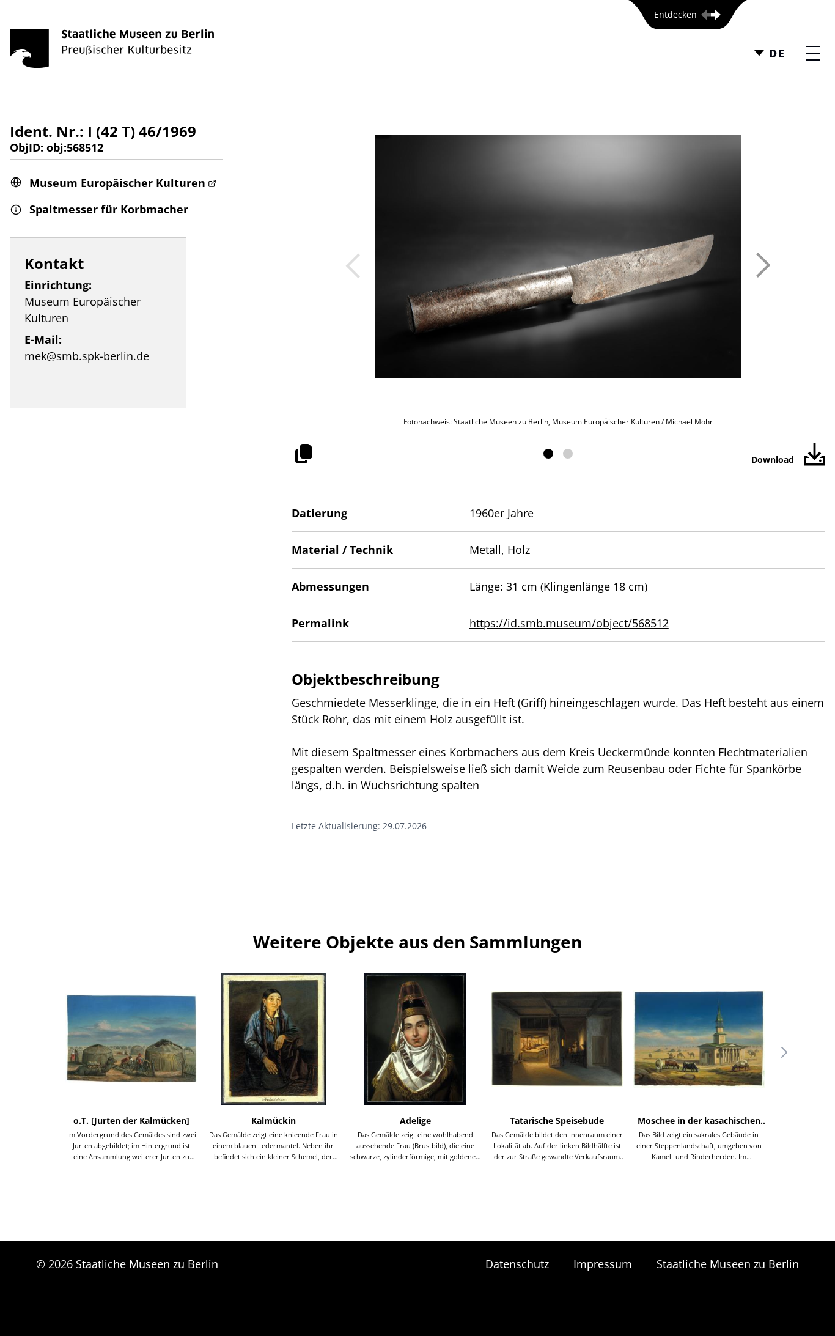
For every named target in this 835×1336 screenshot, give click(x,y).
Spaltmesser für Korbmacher (108, 209)
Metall (485, 549)
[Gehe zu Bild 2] (568, 454)
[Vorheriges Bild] (352, 265)
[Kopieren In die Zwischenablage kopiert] (304, 453)
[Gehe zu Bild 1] (548, 454)
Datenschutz (517, 1264)
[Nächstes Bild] (763, 265)
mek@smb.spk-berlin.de (86, 356)
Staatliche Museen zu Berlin (728, 1264)
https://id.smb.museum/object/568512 (569, 623)
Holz (518, 549)
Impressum (602, 1264)
